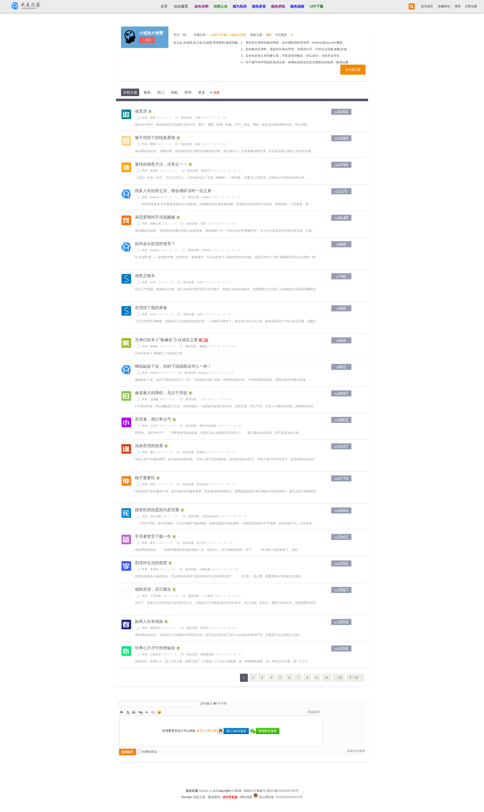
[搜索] (411, 6)
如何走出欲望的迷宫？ (155, 243)
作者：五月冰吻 (151, 595)
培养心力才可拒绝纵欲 (155, 648)
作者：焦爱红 (150, 170)
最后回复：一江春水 (200, 595)
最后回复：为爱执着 (198, 569)
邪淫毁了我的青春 (151, 308)
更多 (201, 92)
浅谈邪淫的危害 (149, 446)
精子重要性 (145, 478)
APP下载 (316, 6)
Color (127, 712)
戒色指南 (297, 6)
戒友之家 (199, 797)
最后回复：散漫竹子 (199, 170)
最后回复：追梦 (196, 223)
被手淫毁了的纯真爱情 (155, 138)
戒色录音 (259, 6)
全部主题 (130, 92)
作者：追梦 (149, 117)
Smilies (159, 712)
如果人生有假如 (149, 621)
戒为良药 (240, 6)
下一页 (353, 678)
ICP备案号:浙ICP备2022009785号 (275, 791)
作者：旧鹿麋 (150, 399)
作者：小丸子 (150, 425)
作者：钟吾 (149, 484)
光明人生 (221, 6)
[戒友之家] (20, 6)
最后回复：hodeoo (199, 197)
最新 (147, 92)
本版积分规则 (356, 751)
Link (140, 712)
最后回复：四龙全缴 (195, 484)
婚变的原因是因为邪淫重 (157, 510)
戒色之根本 (145, 276)
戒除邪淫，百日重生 (153, 589)
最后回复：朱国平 (198, 627)
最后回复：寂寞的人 (195, 452)
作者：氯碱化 (150, 346)
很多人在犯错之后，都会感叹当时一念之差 (173, 190)
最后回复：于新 (190, 117)
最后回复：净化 (190, 144)
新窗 (217, 92)
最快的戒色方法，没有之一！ (161, 164)
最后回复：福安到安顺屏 (201, 425)
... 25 (339, 678)
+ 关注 (147, 40)
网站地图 (246, 797)
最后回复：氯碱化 (197, 346)
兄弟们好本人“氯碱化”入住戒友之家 (166, 340)
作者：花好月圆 (151, 516)
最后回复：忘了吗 (194, 542)
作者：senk (149, 282)
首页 (164, 6)
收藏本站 (444, 6)
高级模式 (314, 712)
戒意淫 (141, 111)
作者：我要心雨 (151, 223)
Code (153, 712)
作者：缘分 (149, 452)
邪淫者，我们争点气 (153, 419)
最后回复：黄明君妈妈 (200, 654)
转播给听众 (149, 751)
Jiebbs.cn (206, 791)
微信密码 (214, 797)
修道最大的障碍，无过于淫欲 (161, 393)
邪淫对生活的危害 (151, 563)
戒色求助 (278, 6)
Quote (146, 712)
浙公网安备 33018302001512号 (280, 797)
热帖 (174, 92)
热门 (160, 92)
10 (326, 678)
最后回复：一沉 (195, 399)
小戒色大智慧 (151, 33)
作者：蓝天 (149, 542)
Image (134, 712)
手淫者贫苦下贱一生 (153, 536)
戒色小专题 (218, 35)
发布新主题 (352, 69)
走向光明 (201, 6)
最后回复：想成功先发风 (203, 516)
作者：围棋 (149, 144)
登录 (458, 6)
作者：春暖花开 (151, 627)
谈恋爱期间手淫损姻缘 (155, 217)
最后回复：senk (193, 282)
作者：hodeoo (150, 197)
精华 (188, 92)
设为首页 (427, 6)
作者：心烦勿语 (151, 654)
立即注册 (471, 6)
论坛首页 (181, 6)
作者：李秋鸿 (150, 569)
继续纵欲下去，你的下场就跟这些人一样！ (173, 366)
